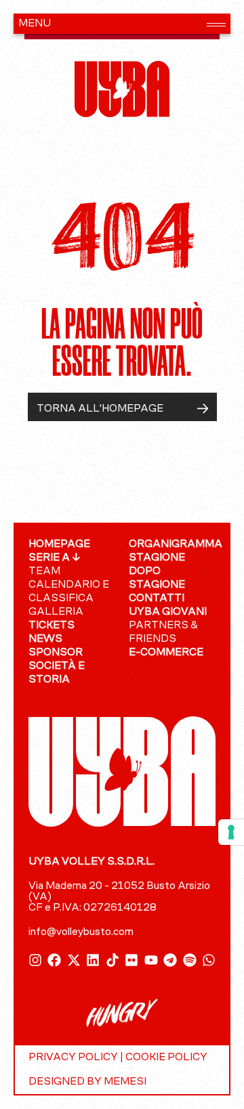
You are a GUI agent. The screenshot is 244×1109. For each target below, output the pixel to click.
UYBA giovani (168, 612)
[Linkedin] (93, 960)
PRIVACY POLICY (73, 1057)
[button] (122, 24)
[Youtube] (151, 960)
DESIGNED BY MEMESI (87, 1082)
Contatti (156, 598)
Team (44, 571)
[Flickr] (131, 960)
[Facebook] (54, 960)
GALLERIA (55, 612)
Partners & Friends (163, 632)
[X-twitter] (74, 960)
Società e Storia (56, 673)
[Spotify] (190, 960)
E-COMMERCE (166, 652)
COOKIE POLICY (166, 1057)
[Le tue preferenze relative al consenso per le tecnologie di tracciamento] (231, 832)
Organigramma (172, 544)
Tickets (51, 625)
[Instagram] (35, 960)
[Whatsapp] (209, 960)
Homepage (59, 544)
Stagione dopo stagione (157, 571)
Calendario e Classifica (68, 592)
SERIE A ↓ (54, 557)
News (45, 639)
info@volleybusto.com (81, 932)
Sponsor (55, 652)
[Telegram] (170, 960)
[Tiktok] (112, 960)
